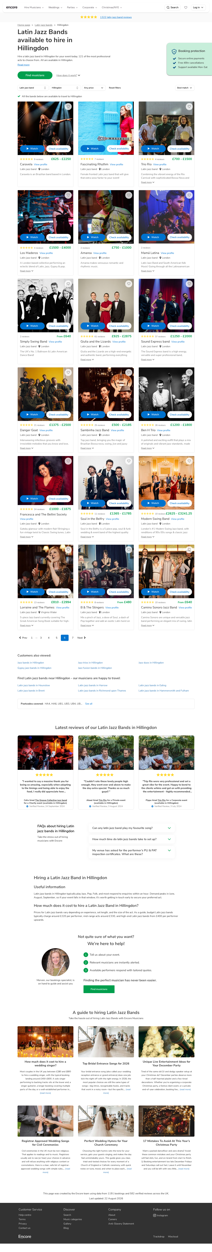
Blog (66, 1228)
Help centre (25, 1215)
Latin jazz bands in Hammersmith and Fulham (164, 690)
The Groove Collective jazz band (51, 800)
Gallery (67, 1223)
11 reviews (100, 513)
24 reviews (39, 509)
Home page (24, 25)
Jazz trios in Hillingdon (90, 662)
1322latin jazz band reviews (116, 17)
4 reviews (159, 159)
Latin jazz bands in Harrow (92, 685)
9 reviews (38, 159)
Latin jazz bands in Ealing (152, 685)
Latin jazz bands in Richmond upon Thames (102, 690)
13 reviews (39, 602)
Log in (196, 7)
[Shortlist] (186, 7)
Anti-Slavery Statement (121, 1223)
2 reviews (85, 247)
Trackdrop (158, 1236)
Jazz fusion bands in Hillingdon (95, 668)
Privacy (23, 1223)
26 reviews (160, 425)
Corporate (88, 7)
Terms (22, 1219)
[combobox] (33, 88)
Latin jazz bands (43, 25)
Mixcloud (173, 1236)
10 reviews (160, 513)
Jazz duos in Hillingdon (151, 662)
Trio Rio (103, 800)
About (111, 1215)
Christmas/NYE (110, 7)
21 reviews (39, 425)
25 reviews (100, 425)
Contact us (24, 1228)
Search (174, 7)
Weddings (53, 7)
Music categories (72, 1219)
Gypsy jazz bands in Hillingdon (34, 668)
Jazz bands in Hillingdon (31, 662)
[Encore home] (11, 7)
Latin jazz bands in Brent (31, 690)
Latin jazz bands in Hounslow (34, 685)
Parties (71, 7)
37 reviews (160, 336)
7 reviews (99, 159)
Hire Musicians (32, 7)
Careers (112, 1219)
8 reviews (99, 602)
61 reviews (100, 336)
